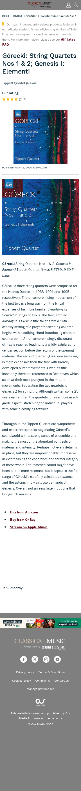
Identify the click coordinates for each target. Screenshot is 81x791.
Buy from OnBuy (22, 519)
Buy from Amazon (24, 512)
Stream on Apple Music (28, 527)
